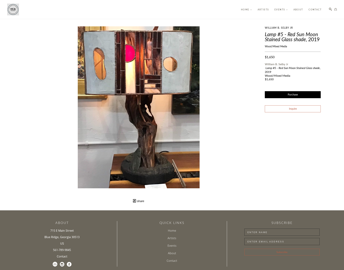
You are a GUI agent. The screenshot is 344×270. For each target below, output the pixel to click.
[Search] (330, 9)
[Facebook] (69, 264)
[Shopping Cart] (335, 9)
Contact (62, 256)
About (172, 253)
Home (172, 231)
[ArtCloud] (55, 264)
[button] (246, 9)
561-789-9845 (62, 250)
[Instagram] (62, 264)
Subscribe (282, 252)
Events (172, 246)
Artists (172, 238)
